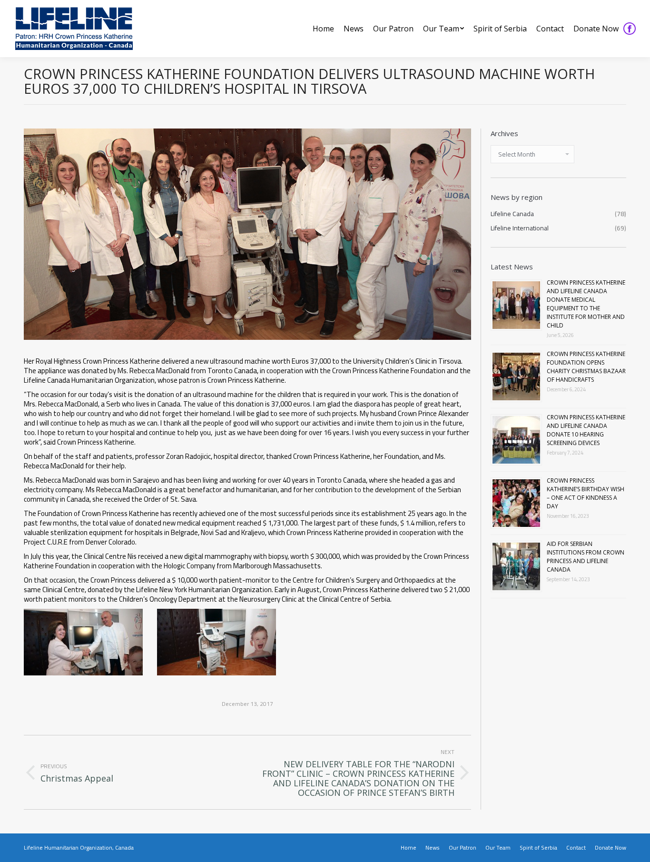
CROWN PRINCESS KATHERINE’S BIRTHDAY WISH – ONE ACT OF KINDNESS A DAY (585, 493)
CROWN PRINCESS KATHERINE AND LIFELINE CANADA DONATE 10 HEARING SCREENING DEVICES (586, 430)
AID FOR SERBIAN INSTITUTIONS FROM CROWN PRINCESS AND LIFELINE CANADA (585, 557)
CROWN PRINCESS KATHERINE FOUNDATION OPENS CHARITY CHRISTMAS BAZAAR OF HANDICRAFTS (586, 367)
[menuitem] (323, 28)
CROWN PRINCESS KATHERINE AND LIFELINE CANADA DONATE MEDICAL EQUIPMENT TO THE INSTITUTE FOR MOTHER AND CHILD (586, 303)
